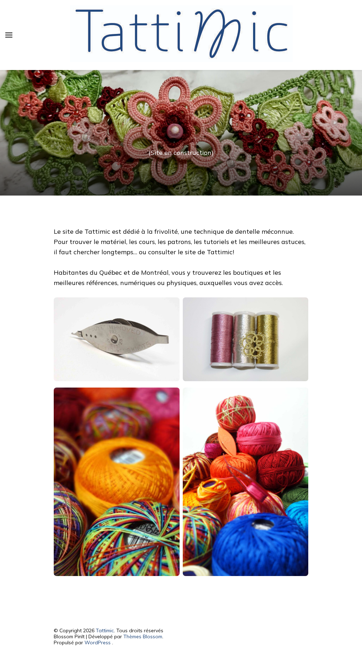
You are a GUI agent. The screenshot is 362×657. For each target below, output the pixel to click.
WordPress (97, 642)
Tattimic (105, 630)
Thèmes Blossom (142, 636)
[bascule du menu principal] (8, 35)
